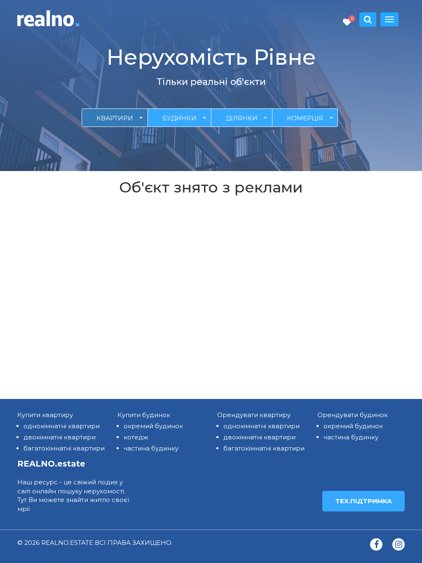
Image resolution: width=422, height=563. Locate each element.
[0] (347, 22)
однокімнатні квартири (61, 426)
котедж (136, 437)
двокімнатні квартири (59, 437)
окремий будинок (153, 426)
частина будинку (151, 448)
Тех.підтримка (363, 501)
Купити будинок (143, 415)
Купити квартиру (45, 415)
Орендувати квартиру (254, 415)
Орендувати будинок (352, 415)
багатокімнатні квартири (64, 448)
